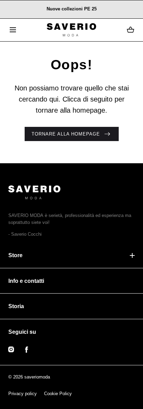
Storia (16, 306)
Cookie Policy (58, 393)
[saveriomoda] (71, 30)
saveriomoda (37, 377)
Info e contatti (26, 281)
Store (15, 255)
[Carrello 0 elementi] (130, 30)
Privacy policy (22, 393)
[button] (12, 30)
